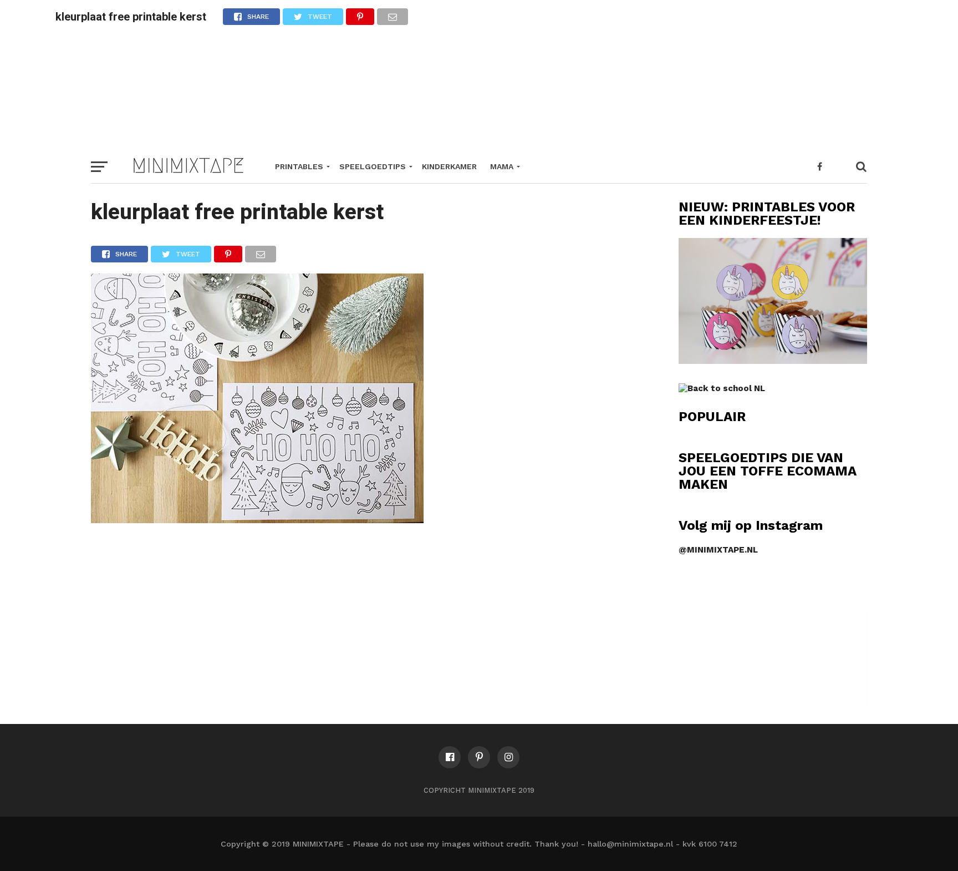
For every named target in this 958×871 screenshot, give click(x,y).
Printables (299, 166)
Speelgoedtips (372, 166)
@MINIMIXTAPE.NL (718, 550)
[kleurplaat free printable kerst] (257, 519)
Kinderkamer (449, 166)
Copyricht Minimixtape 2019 (479, 790)
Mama (501, 166)
